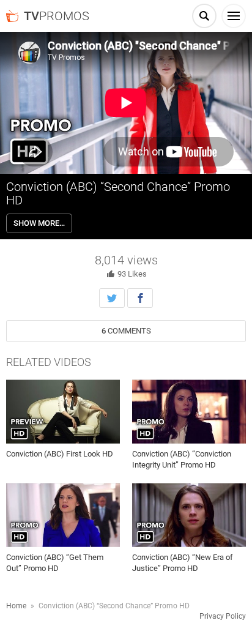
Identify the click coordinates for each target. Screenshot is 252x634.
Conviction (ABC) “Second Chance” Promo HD (118, 193)
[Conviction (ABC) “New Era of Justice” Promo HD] (189, 515)
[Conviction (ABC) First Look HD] (63, 411)
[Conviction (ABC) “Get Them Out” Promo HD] (63, 515)
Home (16, 606)
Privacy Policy (222, 616)
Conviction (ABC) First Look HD (59, 453)
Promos (56, 16)
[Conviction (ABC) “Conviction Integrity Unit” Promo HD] (189, 411)
